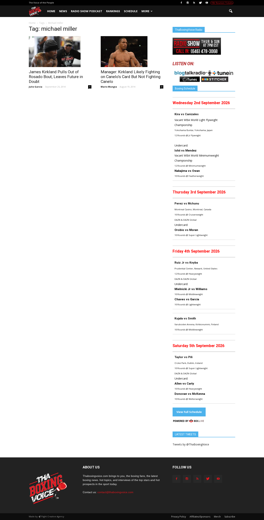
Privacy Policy (178, 516)
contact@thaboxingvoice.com (115, 492)
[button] (230, 11)
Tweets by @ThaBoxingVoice (191, 444)
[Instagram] (188, 2)
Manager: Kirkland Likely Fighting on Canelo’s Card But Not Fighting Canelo (130, 77)
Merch (217, 516)
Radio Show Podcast (86, 11)
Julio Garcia (35, 86)
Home (51, 11)
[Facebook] (181, 2)
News (63, 11)
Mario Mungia (109, 86)
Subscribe (229, 516)
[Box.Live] (188, 421)
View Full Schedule (189, 412)
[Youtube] (207, 2)
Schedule (131, 11)
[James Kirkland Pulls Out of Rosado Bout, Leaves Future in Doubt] (60, 51)
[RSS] (194, 2)
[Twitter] (200, 2)
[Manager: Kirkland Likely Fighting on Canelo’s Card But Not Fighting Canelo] (132, 51)
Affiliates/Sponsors (200, 516)
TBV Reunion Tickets (221, 2)
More (145, 11)
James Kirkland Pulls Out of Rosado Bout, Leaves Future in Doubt (56, 77)
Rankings (113, 11)
